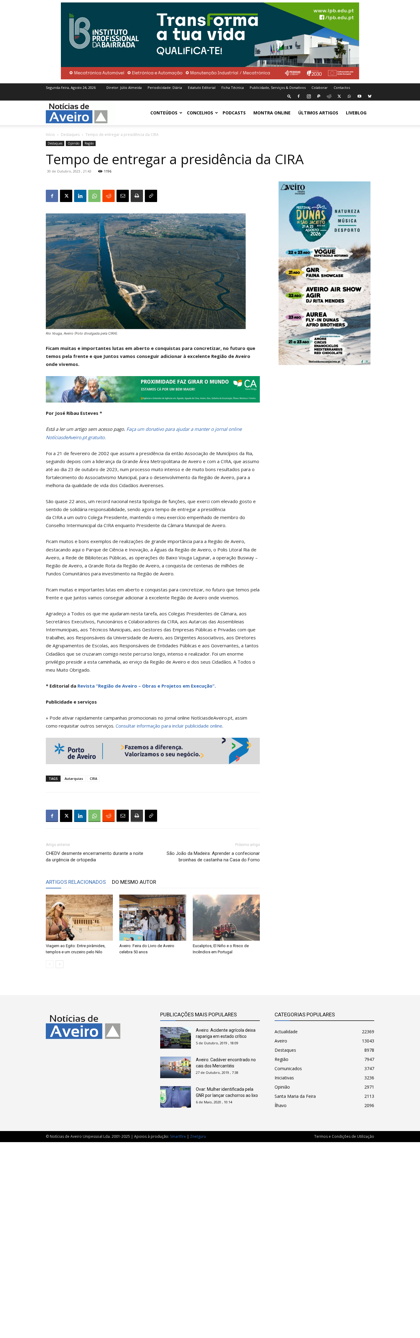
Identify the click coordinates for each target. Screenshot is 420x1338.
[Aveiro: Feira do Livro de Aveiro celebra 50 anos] (152, 918)
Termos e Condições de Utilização (344, 1136)
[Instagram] (308, 96)
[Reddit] (329, 96)
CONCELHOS (200, 113)
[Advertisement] (210, 1237)
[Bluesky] (369, 96)
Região (89, 143)
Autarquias (74, 778)
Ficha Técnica (232, 87)
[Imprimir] (137, 196)
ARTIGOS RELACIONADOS (76, 882)
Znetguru (198, 1136)
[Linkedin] (80, 196)
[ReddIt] (108, 196)
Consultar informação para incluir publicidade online (169, 726)
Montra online (272, 113)
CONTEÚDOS (163, 113)
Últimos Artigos (318, 113)
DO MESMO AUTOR (134, 882)
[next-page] (59, 964)
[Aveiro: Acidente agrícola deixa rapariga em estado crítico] (175, 1038)
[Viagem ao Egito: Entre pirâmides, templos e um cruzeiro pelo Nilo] (79, 918)
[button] (289, 96)
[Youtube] (359, 96)
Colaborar (319, 87)
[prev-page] (49, 964)
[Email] (123, 196)
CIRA (93, 778)
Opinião (73, 143)
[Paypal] (318, 96)
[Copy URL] (151, 196)
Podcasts (234, 113)
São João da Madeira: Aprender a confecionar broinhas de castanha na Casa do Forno (213, 857)
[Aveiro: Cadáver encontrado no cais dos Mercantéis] (175, 1067)
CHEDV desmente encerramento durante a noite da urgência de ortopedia (94, 857)
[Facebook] (298, 96)
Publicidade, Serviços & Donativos (278, 87)
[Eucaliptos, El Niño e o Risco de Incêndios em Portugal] (226, 918)
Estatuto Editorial (202, 87)
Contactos (342, 87)
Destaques (70, 134)
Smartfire (178, 1136)
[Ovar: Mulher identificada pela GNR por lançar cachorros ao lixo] (175, 1097)
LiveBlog (356, 113)
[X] (339, 96)
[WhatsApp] (349, 96)
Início (50, 134)
